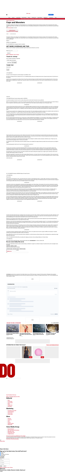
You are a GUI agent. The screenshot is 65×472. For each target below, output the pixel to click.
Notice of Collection (9, 54)
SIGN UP (8, 53)
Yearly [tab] (15, 245)
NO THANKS (14, 62)
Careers (9, 422)
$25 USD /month (16, 248)
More (56, 17)
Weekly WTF (45, 17)
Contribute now (9, 251)
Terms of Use (10, 413)
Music (29, 17)
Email (7, 50)
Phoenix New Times (11, 432)
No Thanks (2, 457)
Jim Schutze (9, 27)
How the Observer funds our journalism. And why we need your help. (32, 18)
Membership (10, 424)
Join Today (2, 456)
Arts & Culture (24, 17)
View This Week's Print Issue (11, 394)
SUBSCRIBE (9, 62)
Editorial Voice (12, 20)
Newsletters (51, 17)
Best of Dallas (40, 17)
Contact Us (10, 419)
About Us (9, 418)
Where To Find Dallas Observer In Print (13, 396)
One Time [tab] (8, 245)
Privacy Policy (10, 414)
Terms (15, 54)
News (9, 17)
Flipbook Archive (11, 423)
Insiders (2, 453)
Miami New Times (11, 431)
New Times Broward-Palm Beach (13, 430)
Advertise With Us (11, 411)
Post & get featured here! (52, 344)
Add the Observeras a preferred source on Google (12, 31)
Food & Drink (18, 17)
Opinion (13, 17)
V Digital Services (11, 433)
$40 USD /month (22, 248)
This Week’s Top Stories (5, 454)
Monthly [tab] (12, 245)
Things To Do (34, 17)
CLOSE (8, 69)
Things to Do (3, 452)
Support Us (51, 14)
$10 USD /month (9, 248)
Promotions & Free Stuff (12, 410)
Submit (5, 466)
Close (1, 471)
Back (1, 466)
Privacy (17, 54)
